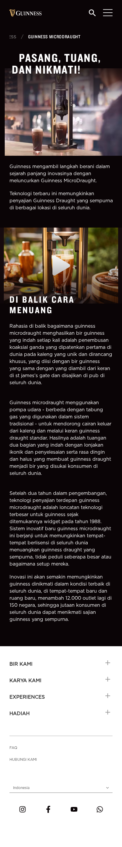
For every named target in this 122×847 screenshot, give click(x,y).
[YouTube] (74, 809)
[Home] (25, 12)
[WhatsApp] (99, 809)
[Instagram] (22, 809)
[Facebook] (48, 809)
